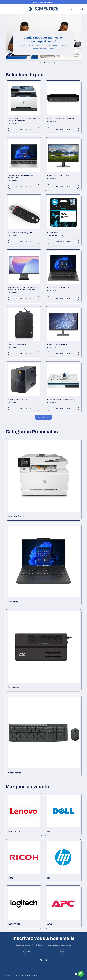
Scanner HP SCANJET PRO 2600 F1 (61, 400)
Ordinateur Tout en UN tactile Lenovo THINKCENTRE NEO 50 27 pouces (22, 289)
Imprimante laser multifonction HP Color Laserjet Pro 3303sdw (24, 120)
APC (49, 924)
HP (48, 878)
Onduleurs (13, 687)
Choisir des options (63, 241)
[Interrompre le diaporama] (55, 63)
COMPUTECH (15, 975)
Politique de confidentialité (30, 975)
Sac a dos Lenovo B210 (17, 345)
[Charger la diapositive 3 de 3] (44, 63)
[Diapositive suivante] (49, 63)
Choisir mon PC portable (62, 36)
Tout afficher (43, 417)
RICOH (11, 878)
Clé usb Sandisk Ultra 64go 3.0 (20, 233)
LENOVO (13, 832)
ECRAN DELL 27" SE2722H (58, 176)
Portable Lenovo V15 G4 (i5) (58, 288)
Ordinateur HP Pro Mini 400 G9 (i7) (60, 119)
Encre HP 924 (52, 233)
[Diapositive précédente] (32, 63)
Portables (13, 602)
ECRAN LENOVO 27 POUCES (58, 345)
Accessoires (14, 773)
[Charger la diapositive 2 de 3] (41, 63)
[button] (4, 9)
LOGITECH (14, 924)
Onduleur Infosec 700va (17, 400)
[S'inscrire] (61, 951)
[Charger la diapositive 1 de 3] (37, 63)
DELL (50, 832)
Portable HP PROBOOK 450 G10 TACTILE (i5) (20, 177)
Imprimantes (14, 516)
